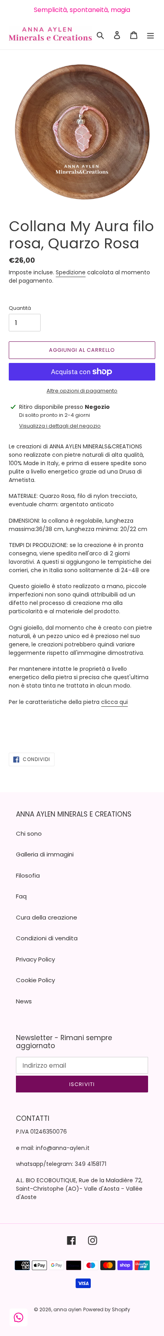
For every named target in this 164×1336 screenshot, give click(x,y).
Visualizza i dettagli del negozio (60, 426)
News (24, 1001)
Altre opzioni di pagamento (82, 390)
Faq (21, 896)
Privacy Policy (35, 959)
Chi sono (29, 833)
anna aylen (67, 1309)
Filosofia (28, 875)
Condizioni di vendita (47, 938)
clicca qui (114, 702)
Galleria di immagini (45, 854)
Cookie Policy (35, 980)
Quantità (20, 308)
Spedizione (71, 272)
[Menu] (150, 35)
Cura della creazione (46, 917)
